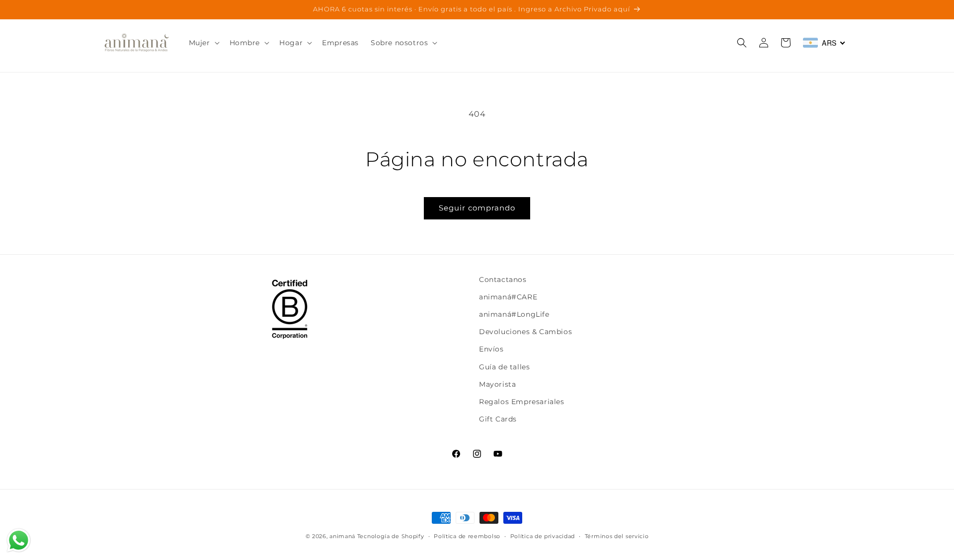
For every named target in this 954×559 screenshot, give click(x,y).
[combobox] (824, 43)
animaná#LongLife (514, 314)
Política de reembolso (467, 535)
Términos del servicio (617, 535)
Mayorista (497, 384)
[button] (203, 42)
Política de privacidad (542, 535)
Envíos (491, 349)
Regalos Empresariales (521, 401)
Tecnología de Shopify (390, 536)
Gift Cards (498, 419)
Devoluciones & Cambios (525, 331)
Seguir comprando (477, 207)
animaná (342, 536)
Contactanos (503, 279)
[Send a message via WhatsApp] (18, 540)
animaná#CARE (508, 296)
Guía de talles (504, 366)
